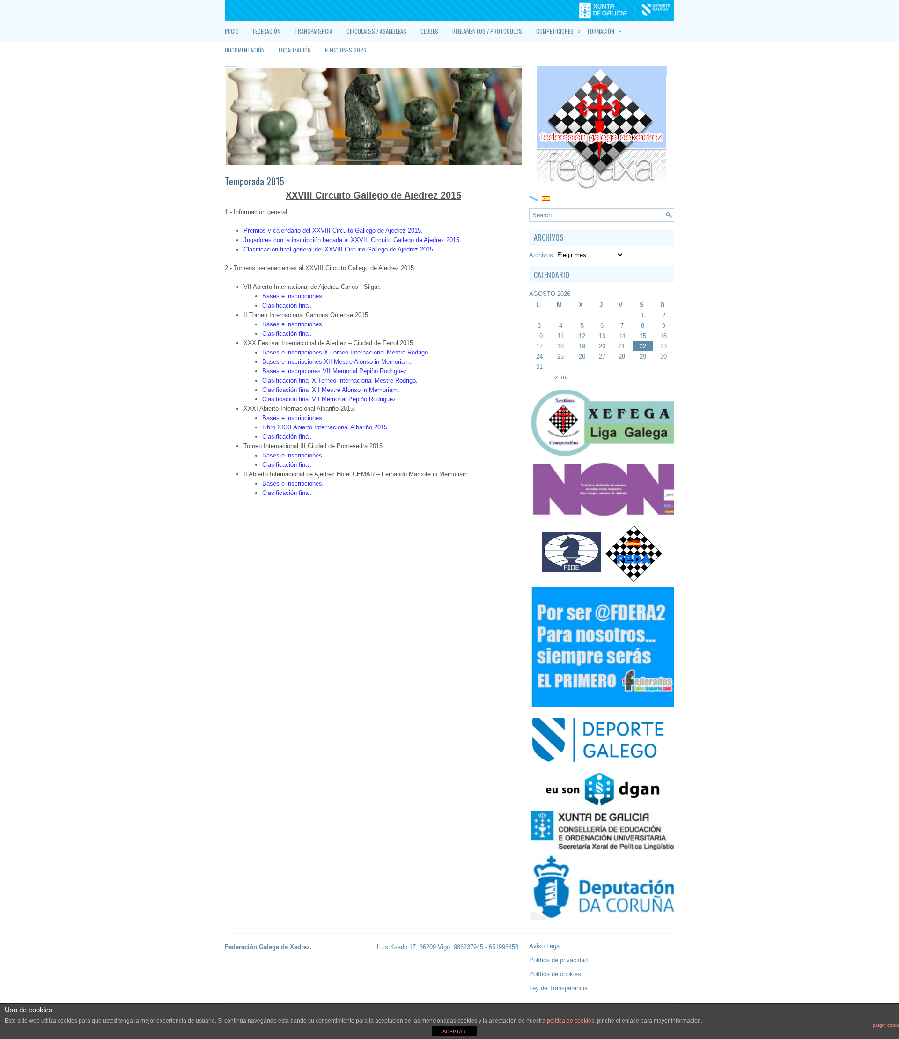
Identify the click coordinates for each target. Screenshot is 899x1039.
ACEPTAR (454, 1031)
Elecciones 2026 (345, 50)
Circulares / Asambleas (376, 31)
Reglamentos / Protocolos (487, 31)
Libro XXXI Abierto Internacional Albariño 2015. (325, 427)
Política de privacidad (558, 960)
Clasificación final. (287, 305)
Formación (604, 31)
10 (539, 335)
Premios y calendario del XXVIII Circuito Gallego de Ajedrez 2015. (333, 230)
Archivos (541, 254)
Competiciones (558, 31)
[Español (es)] (546, 197)
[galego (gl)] (533, 197)
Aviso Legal (545, 946)
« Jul (560, 377)
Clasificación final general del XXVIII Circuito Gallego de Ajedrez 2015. (339, 249)
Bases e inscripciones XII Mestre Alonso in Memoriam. (337, 361)
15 (643, 335)
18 (560, 346)
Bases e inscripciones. (293, 296)
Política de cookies (555, 974)
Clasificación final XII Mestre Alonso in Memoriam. (330, 389)
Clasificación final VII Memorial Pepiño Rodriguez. (330, 399)
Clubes (429, 31)
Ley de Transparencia (558, 988)
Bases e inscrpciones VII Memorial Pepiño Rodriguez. (335, 371)
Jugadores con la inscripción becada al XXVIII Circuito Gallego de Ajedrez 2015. (352, 239)
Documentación (245, 50)
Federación (266, 31)
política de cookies (570, 1020)
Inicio (232, 31)
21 (622, 346)
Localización (295, 50)
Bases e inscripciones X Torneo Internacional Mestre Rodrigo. (346, 352)
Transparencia (313, 31)
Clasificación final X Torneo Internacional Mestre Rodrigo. (340, 380)
